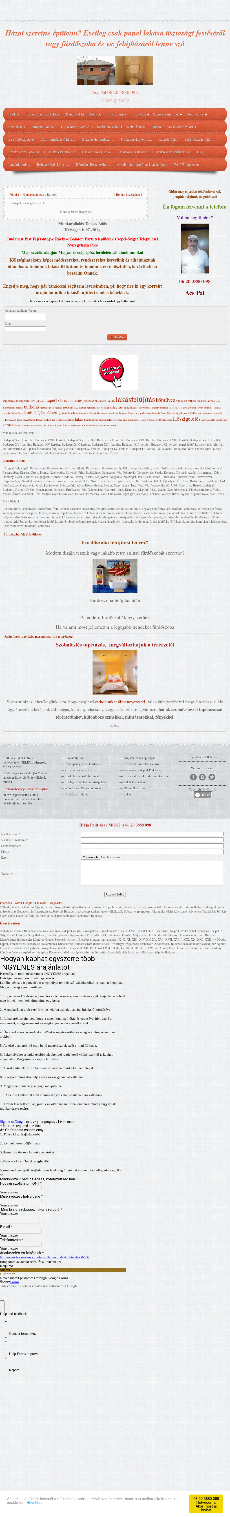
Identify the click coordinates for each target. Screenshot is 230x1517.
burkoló (19, 407)
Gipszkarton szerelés (78, 770)
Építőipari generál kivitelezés (83, 764)
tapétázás (54, 400)
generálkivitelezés (70, 413)
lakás (79, 419)
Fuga (20, 413)
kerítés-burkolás (22, 425)
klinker (82, 407)
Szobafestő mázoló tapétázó (141, 764)
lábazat (39, 419)
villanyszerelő (9, 419)
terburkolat (45, 407)
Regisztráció (196, 757)
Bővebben (35, 1502)
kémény (123, 413)
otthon (192, 401)
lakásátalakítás (206, 401)
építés (85, 413)
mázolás (111, 400)
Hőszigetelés (187, 418)
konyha (219, 413)
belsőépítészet (93, 407)
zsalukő (47, 419)
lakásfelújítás (135, 399)
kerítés (8, 424)
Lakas (127, 794)
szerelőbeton (29, 419)
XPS (33, 400)
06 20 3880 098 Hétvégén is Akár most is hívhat (206, 1504)
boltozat (171, 413)
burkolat (7, 413)
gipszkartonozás (146, 413)
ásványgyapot (189, 407)
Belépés (212, 757)
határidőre (101, 425)
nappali (179, 413)
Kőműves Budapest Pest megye (143, 770)
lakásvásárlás (105, 419)
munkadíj (164, 407)
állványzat (132, 413)
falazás (52, 412)
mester (155, 407)
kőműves (165, 399)
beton (19, 419)
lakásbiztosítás (91, 419)
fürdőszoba (133, 419)
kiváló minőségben (72, 425)
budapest (181, 401)
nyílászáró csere (164, 419)
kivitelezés (57, 407)
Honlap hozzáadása (128, 194)
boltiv (157, 413)
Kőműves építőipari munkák (83, 788)
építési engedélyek (65, 419)
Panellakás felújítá (76, 794)
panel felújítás (190, 413)
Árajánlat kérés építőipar (139, 758)
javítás (200, 407)
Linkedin (40, 903)
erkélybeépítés (144, 407)
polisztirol (41, 400)
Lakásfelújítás (74, 758)
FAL (76, 407)
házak (14, 413)
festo (218, 400)
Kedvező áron (88, 425)
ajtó (120, 407)
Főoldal (14, 194)
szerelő (178, 407)
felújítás (39, 412)
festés (28, 412)
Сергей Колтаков (98, 413)
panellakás (130, 407)
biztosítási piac (120, 419)
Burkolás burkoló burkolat (82, 776)
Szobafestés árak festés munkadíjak (146, 776)
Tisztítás (216, 407)
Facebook (6, 903)
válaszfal (111, 425)
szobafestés (73, 400)
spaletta (207, 407)
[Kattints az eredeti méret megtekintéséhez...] (115, 591)
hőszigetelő (22, 401)
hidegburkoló (9, 407)
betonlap (105, 407)
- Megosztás (54, 903)
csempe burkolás (147, 419)
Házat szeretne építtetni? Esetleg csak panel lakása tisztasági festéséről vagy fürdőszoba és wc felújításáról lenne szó (115, 38)
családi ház (113, 413)
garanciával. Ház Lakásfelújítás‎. (46, 425)
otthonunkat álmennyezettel (120, 702)
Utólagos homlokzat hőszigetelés (86, 782)
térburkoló (68, 407)
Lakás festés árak (134, 782)
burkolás (32, 407)
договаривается (206, 413)
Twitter (17, 903)
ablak (113, 407)
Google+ (28, 903)
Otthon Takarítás (134, 788)
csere (172, 407)
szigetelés (9, 401)
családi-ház (221, 419)
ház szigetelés (208, 419)
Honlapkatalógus (33, 194)
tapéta (102, 401)
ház (53, 419)
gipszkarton (90, 401)
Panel (163, 413)
